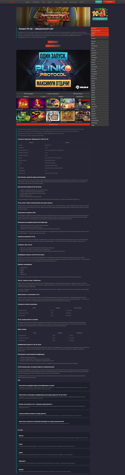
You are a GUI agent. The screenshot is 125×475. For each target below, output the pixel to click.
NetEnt (92, 43)
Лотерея (93, 33)
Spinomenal (94, 74)
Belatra (93, 81)
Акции (92, 35)
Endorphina (94, 53)
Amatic (92, 48)
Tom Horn (93, 104)
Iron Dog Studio (95, 120)
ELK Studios (94, 71)
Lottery (92, 125)
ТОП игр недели (28, 94)
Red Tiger (93, 69)
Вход (43, 2)
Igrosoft (93, 76)
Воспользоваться (49, 20)
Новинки (26, 96)
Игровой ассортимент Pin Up (37, 131)
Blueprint (93, 64)
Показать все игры (53, 124)
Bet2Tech (93, 115)
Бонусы (50, 2)
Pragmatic (93, 60)
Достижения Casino (95, 30)
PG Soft (93, 102)
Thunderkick (94, 57)
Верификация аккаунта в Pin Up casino (56, 133)
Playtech (93, 62)
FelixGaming (94, 122)
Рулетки (61, 96)
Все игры (93, 41)
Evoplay (93, 109)
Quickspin (93, 55)
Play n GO (93, 50)
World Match (94, 106)
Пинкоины (93, 28)
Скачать (81, 2)
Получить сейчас (100, 19)
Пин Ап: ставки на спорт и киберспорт (71, 131)
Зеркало (28, 2)
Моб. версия (36, 2)
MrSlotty (93, 99)
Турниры (93, 38)
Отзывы (65, 2)
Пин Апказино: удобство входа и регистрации (49, 129)
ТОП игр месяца (77, 94)
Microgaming (94, 46)
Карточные (80, 96)
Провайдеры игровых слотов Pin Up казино (53, 131)
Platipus (93, 83)
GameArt (93, 111)
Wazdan (93, 90)
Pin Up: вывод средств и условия (40, 133)
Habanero (93, 113)
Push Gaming (94, 67)
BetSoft (93, 95)
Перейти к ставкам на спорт (53, 45)
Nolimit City (94, 78)
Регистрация (73, 2)
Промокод (57, 2)
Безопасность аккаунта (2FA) (24, 131)
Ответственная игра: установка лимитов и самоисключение (30, 135)
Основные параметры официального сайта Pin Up (28, 129)
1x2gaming (93, 118)
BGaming (93, 88)
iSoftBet (93, 85)
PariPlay (93, 92)
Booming (93, 97)
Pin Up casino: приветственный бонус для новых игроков (72, 129)
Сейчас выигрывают (53, 93)
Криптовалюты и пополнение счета (25, 133)
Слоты (43, 96)
